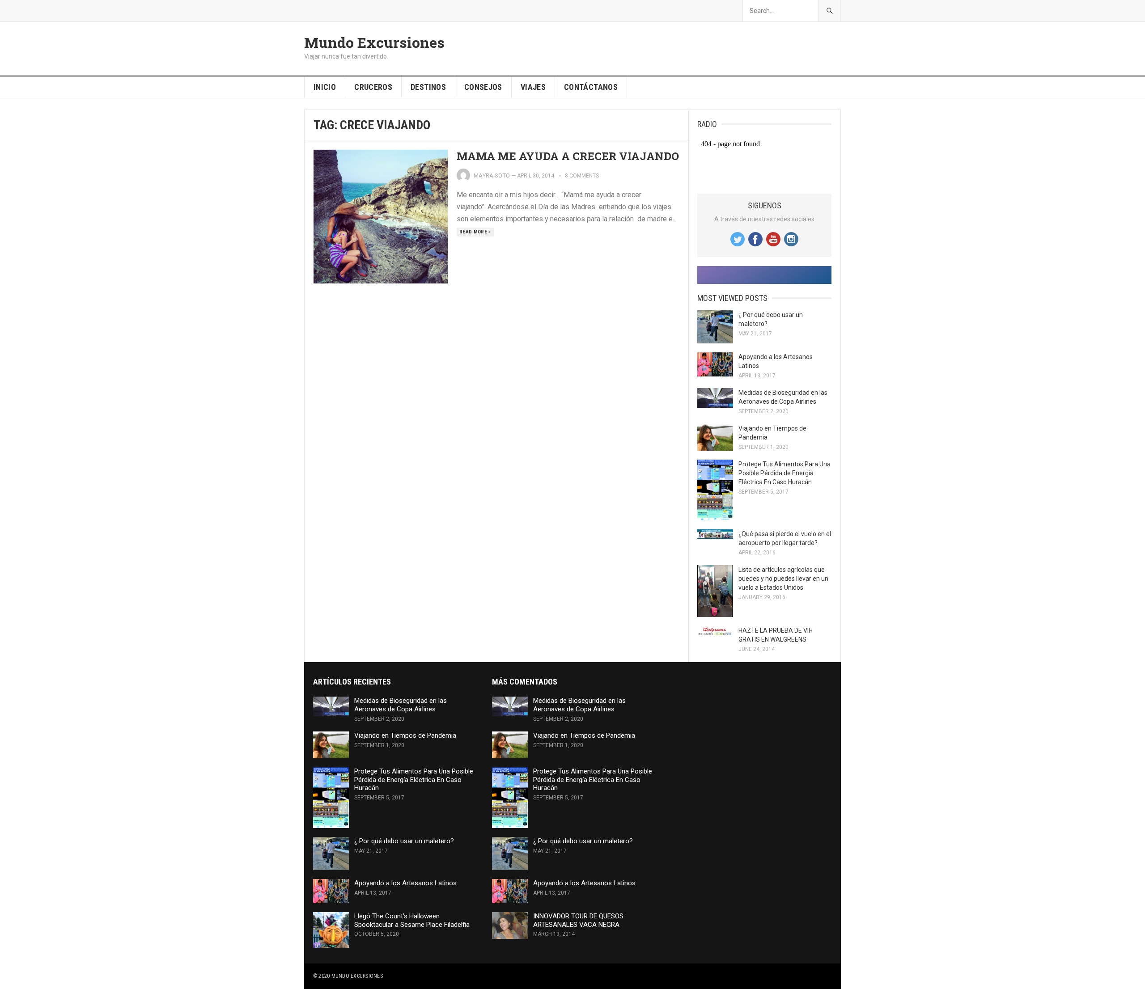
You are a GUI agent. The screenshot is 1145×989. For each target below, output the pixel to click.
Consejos (483, 87)
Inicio (325, 87)
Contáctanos (591, 87)
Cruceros (373, 87)
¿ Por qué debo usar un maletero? (404, 841)
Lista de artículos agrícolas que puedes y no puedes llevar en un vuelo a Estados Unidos (783, 578)
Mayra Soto (492, 175)
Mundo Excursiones (374, 42)
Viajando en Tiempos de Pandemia (405, 735)
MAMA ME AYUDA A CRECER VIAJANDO (568, 156)
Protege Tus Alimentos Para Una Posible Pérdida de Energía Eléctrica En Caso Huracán (784, 473)
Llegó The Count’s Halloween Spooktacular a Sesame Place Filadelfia (412, 920)
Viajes (533, 87)
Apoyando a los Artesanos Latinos (405, 883)
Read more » (475, 232)
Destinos (428, 87)
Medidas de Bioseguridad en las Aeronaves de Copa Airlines (400, 705)
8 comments (582, 176)
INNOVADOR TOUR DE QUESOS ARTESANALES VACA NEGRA (578, 920)
